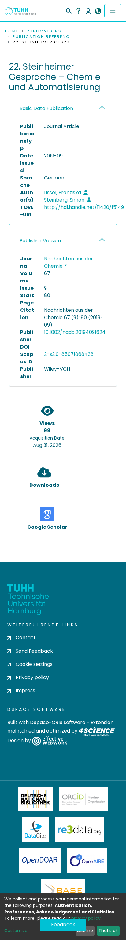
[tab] (63, 108)
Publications (44, 31)
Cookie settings (34, 664)
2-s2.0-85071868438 (69, 354)
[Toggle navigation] (112, 10)
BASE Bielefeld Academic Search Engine (63, 891)
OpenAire (87, 860)
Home (12, 31)
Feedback (63, 924)
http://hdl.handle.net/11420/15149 (84, 207)
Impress (25, 690)
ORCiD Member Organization (83, 799)
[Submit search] (68, 10)
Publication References (43, 37)
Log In (88, 10)
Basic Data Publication (46, 108)
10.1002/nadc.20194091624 (75, 332)
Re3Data (79, 830)
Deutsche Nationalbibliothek (35, 799)
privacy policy (86, 918)
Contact (26, 637)
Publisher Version (40, 240)
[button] (98, 11)
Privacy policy (32, 677)
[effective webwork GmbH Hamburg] (49, 740)
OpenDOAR (39, 860)
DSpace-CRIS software (57, 722)
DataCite (35, 830)
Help (78, 10)
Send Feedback (34, 651)
